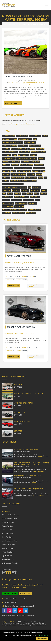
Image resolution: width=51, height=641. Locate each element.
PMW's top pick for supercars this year (19, 76)
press (36, 193)
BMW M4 (18, 431)
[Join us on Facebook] (4, 610)
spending (15, 164)
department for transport (26, 158)
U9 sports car (30, 142)
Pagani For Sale (7, 559)
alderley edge (22, 136)
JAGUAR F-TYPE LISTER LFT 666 (21, 327)
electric (31, 174)
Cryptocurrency (25, 139)
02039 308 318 (11, 602)
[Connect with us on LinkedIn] (25, 610)
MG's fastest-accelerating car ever (28, 489)
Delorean (40, 148)
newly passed (31, 212)
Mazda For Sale (7, 548)
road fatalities (8, 158)
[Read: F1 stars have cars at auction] (7, 454)
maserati (35, 171)
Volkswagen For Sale (10, 563)
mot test (24, 190)
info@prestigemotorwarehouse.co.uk (19, 606)
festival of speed (24, 171)
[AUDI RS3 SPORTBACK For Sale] (7, 405)
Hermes (39, 174)
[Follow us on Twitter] (15, 610)
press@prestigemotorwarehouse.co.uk (21, 124)
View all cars (6, 511)
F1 (45, 177)
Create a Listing (10, 593)
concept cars (8, 206)
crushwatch (28, 200)
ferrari (41, 158)
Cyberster (36, 187)
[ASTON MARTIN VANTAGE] (25, 239)
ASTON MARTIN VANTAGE (19, 256)
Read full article (12, 103)
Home (13, 24)
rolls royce (34, 196)
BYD (34, 139)
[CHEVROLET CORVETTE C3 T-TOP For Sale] (7, 396)
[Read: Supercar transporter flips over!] (7, 480)
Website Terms (20, 615)
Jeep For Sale (7, 537)
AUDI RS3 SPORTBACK (24, 403)
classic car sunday (10, 145)
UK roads (31, 148)
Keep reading (42, 456)
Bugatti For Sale (8, 522)
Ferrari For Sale (7, 526)
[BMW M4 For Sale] (7, 433)
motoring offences (18, 148)
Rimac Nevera (8, 196)
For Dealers (25, 593)
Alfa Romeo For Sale (9, 518)
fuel (4, 193)
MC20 (43, 171)
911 (24, 193)
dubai (37, 200)
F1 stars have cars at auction (26, 450)
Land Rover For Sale (9, 541)
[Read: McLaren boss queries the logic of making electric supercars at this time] (7, 467)
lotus (13, 171)
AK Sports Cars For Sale (11, 515)
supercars (36, 161)
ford (14, 155)
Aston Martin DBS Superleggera (31, 83)
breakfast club (35, 145)
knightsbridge (34, 136)
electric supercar (21, 196)
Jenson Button (30, 177)
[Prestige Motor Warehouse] (8, 5)
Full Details (13, 285)
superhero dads (21, 203)
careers (5, 180)
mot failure (35, 190)
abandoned (26, 161)
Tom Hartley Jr (34, 209)
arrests (34, 155)
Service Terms (30, 615)
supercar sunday (26, 164)
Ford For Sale (7, 530)
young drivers (38, 168)
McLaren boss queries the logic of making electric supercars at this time (31, 463)
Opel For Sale (7, 556)
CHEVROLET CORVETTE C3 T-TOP (28, 394)
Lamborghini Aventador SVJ (33, 82)
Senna (40, 177)
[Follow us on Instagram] (9, 610)
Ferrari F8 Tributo (20, 82)
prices (10, 193)
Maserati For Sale (8, 544)
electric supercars (18, 174)
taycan (29, 193)
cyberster (6, 190)
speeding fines (8, 203)
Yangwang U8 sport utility (13, 142)
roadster (15, 190)
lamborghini (15, 161)
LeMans (5, 161)
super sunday (7, 168)
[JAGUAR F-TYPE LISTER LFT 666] (25, 310)
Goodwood (39, 164)
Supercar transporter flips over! (27, 476)
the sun (43, 193)
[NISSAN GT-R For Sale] (7, 414)
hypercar (6, 177)
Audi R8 (45, 136)
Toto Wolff (19, 206)
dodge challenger (38, 152)
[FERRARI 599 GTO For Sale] (7, 424)
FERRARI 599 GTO (22, 422)
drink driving (23, 155)
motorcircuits (18, 212)
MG (29, 187)
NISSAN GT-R (19, 412)
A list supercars (9, 136)
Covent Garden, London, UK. (16, 598)
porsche (18, 193)
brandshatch (17, 200)
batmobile (33, 203)
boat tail (6, 200)
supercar (6, 164)
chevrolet (7, 155)
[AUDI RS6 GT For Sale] (7, 387)
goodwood (23, 145)
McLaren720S (11, 82)
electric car (24, 152)
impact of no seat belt (22, 168)
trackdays (6, 212)
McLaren (6, 174)
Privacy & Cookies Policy (8, 615)
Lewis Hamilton (17, 177)
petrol (44, 190)
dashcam (6, 148)
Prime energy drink (10, 139)
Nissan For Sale (7, 552)
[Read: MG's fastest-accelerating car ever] (7, 493)
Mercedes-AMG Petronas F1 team (15, 209)
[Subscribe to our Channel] (20, 610)
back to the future (10, 152)
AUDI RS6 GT (20, 384)
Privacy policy (43, 635)
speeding (6, 171)
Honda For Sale (7, 533)
